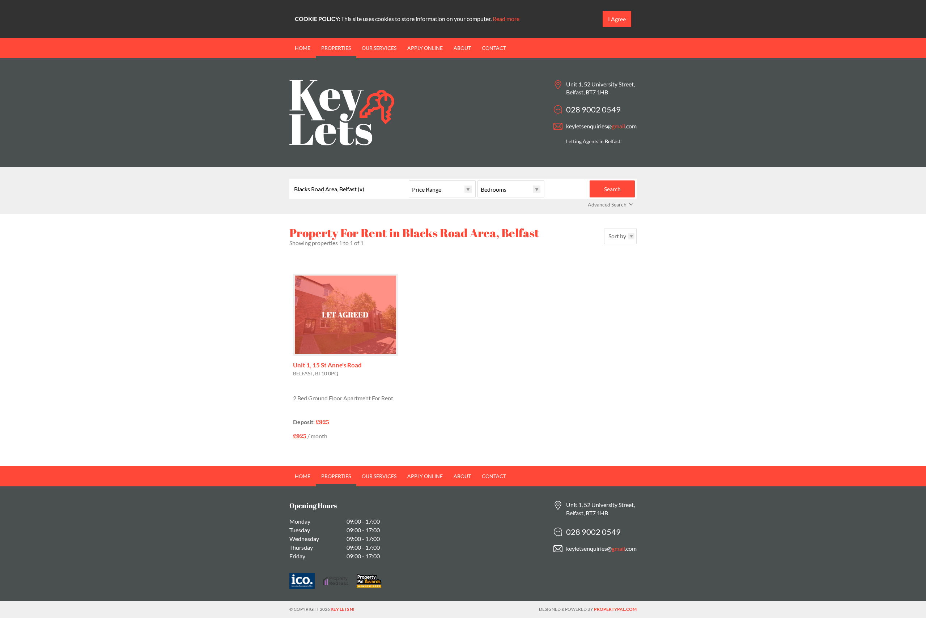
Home (302, 48)
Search (612, 189)
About (462, 48)
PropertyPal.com (615, 609)
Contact (494, 48)
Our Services (379, 48)
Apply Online (425, 48)
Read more (506, 18)
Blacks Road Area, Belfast (329, 189)
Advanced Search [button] (607, 204)
